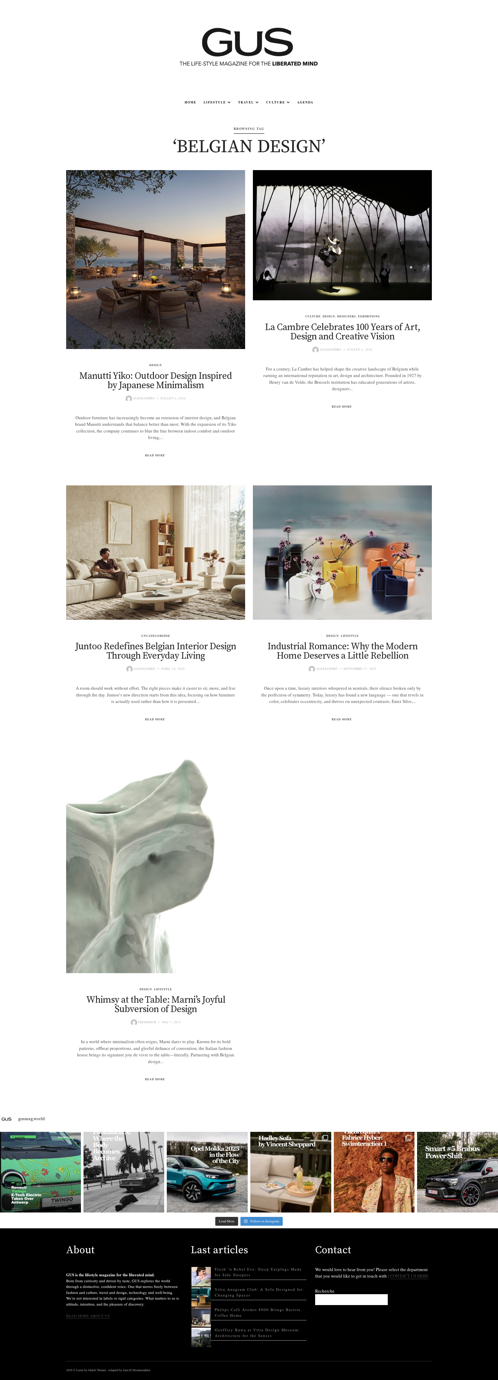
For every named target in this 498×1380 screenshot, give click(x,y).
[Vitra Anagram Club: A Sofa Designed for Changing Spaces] (201, 1297)
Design (155, 365)
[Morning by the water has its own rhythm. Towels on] (374, 1172)
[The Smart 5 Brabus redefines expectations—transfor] (457, 1172)
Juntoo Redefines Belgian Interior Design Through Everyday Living (155, 651)
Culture (275, 102)
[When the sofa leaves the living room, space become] (290, 1172)
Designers (346, 316)
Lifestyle (215, 102)
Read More (155, 455)
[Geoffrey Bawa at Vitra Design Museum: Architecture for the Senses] (201, 1337)
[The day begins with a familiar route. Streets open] (207, 1172)
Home (190, 102)
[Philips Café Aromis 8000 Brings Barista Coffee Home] (201, 1317)
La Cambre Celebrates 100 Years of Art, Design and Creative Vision (342, 332)
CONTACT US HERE (409, 1276)
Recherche (325, 1291)
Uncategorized (155, 636)
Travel (246, 102)
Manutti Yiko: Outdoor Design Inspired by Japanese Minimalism (155, 380)
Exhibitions (369, 316)
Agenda (305, 102)
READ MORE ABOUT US (87, 1315)
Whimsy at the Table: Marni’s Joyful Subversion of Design (155, 1004)
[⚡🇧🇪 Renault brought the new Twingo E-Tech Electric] (40, 1172)
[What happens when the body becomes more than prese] (124, 1172)
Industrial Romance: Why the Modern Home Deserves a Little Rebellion (342, 651)
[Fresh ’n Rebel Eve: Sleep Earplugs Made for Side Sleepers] (201, 1276)
